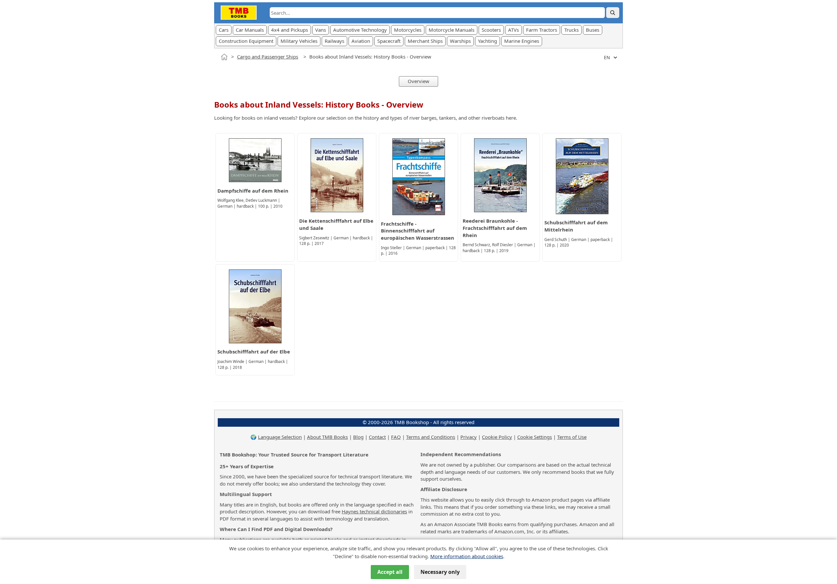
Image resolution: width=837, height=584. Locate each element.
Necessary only (440, 571)
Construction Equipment (246, 41)
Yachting (487, 41)
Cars (224, 29)
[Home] (224, 57)
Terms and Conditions (430, 437)
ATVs (513, 29)
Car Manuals (250, 29)
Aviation (360, 41)
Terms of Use (572, 437)
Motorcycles (407, 29)
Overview (418, 81)
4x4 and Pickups (289, 29)
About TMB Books (327, 437)
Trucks (571, 29)
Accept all (389, 571)
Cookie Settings (534, 437)
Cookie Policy (497, 437)
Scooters (491, 29)
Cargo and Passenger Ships (267, 56)
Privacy (468, 437)
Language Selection (280, 437)
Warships (460, 41)
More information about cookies (466, 556)
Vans (320, 29)
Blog (358, 437)
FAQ (396, 437)
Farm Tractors (541, 29)
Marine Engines (521, 41)
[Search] (612, 12)
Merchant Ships (425, 41)
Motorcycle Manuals (451, 29)
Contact (377, 437)
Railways (334, 41)
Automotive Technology (360, 29)
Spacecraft (389, 41)
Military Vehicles (299, 41)
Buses (592, 29)
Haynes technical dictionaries (374, 511)
